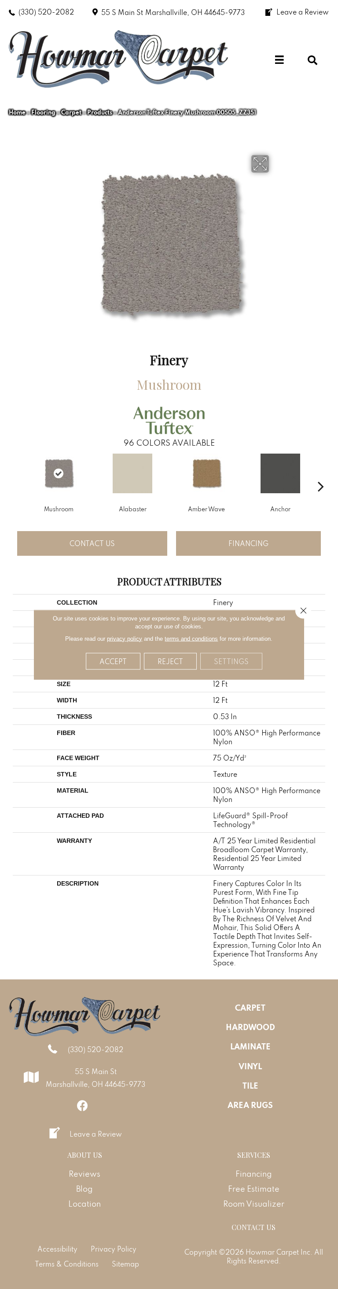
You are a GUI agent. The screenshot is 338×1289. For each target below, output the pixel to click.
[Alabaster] (132, 473)
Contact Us (92, 543)
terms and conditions (191, 638)
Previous (17, 473)
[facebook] (82, 1105)
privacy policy (124, 638)
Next (320, 473)
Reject (170, 661)
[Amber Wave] (206, 473)
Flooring (43, 112)
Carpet (71, 112)
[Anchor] (280, 473)
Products (99, 112)
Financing (248, 543)
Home (17, 112)
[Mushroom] (59, 473)
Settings (231, 661)
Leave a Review (96, 1134)
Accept (113, 661)
